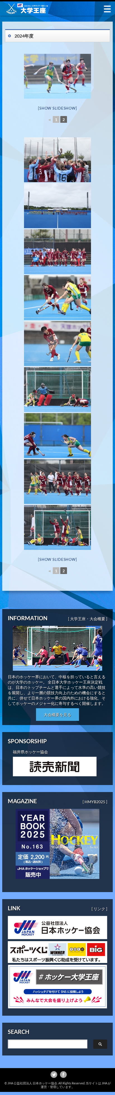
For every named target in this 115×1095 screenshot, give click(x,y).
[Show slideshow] (57, 108)
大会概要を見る (57, 714)
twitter (54, 1074)
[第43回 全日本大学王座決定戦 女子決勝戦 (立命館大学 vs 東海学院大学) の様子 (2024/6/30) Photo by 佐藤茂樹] (57, 159)
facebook (63, 1074)
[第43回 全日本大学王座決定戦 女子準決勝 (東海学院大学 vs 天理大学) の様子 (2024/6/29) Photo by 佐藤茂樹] (57, 76)
